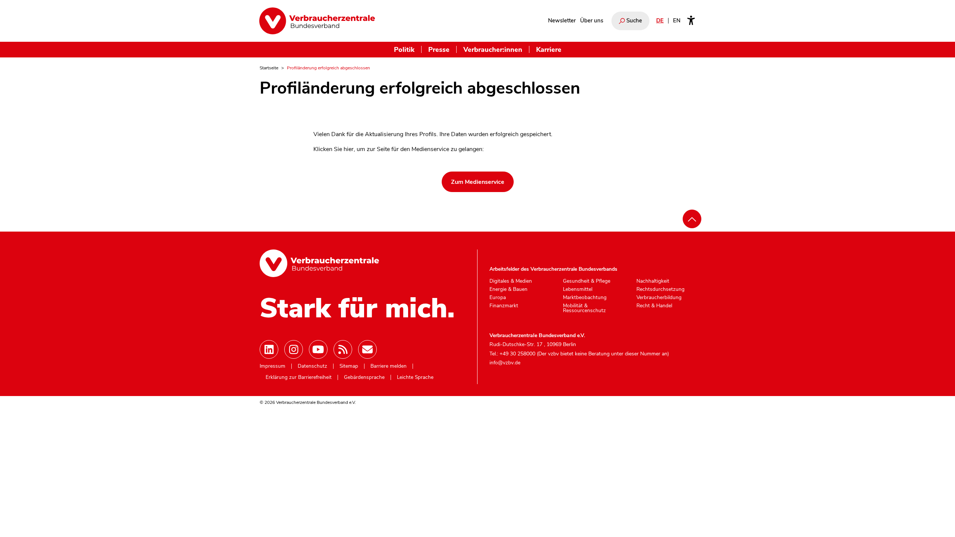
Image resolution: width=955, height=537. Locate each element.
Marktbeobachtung (585, 297)
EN (676, 20)
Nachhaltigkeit (652, 281)
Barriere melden (388, 366)
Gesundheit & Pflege (586, 281)
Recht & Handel (654, 305)
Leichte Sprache (415, 377)
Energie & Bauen (508, 289)
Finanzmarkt (503, 305)
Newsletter (562, 20)
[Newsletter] (367, 349)
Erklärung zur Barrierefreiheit (299, 377)
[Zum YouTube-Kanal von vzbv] (318, 349)
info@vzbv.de (504, 362)
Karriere (548, 49)
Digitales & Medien (510, 281)
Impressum (272, 366)
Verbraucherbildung (659, 297)
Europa (497, 297)
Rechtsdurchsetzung (660, 289)
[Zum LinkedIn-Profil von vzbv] (269, 349)
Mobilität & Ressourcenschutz (584, 308)
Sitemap (348, 366)
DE (660, 20)
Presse (439, 49)
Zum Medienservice (477, 182)
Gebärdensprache (364, 377)
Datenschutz (312, 366)
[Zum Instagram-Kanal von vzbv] (293, 349)
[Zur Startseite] (317, 20)
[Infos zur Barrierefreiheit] (691, 21)
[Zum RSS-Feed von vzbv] (343, 349)
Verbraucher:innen (492, 49)
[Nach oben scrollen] (692, 219)
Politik (404, 49)
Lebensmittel (577, 289)
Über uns (591, 20)
